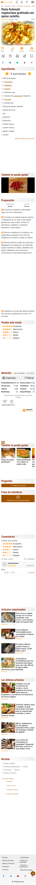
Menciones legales (26, 870)
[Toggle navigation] (32, 2)
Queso (17, 770)
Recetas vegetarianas (12, 766)
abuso (32, 572)
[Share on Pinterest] (32, 62)
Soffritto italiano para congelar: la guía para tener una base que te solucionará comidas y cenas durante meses (18, 710)
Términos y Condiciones (23, 866)
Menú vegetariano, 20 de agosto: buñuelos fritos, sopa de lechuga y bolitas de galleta (25, 727)
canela (5, 135)
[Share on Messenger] (10, 62)
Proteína (9, 781)
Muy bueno (18, 329)
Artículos (5, 869)
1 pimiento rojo (9, 92)
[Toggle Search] (27, 2)
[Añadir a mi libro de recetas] (31, 56)
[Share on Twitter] (24, 62)
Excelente (17, 326)
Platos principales (13, 794)
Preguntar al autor (19, 485)
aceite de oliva (9, 110)
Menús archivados (8, 863)
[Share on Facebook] (3, 62)
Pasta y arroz (11, 785)
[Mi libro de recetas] (17, 2)
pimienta (6, 117)
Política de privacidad (23, 861)
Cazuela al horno (12, 790)
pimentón (7, 121)
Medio (15, 335)
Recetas (5, 857)
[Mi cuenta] (22, 2)
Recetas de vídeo (8, 860)
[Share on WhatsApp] (17, 62)
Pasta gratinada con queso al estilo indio (23, 462)
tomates (8, 99)
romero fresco (9, 128)
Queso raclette (9, 763)
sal (4, 113)
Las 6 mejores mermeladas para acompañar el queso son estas (25, 633)
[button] (3, 33)
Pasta (25, 766)
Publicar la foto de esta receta (18, 500)
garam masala (8, 131)
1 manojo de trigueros (16, 96)
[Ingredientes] (3, 442)
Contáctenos (24, 857)
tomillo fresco (8, 124)
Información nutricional (25, 138)
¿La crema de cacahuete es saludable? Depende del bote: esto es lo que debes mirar (25, 744)
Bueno (16, 332)
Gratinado (7, 770)
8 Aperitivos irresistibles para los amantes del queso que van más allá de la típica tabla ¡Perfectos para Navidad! (17, 664)
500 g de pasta (9, 78)
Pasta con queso (10, 773)
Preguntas (5, 866)
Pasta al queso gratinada (7, 461)
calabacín (8, 85)
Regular (16, 338)
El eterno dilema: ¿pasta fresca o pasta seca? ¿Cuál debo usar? (24, 647)
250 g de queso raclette (13, 106)
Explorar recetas (8, 779)
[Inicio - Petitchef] (2, 6)
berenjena (8, 82)
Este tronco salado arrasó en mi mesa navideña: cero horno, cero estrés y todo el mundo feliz (25, 617)
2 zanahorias (8, 103)
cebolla (7, 89)
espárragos (18, 96)
